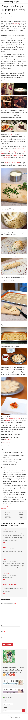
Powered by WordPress (21, 716)
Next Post (21, 515)
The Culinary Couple (11, 2)
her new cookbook (7, 114)
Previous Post (8, 515)
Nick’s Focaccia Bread (18, 155)
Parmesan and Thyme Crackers (12, 162)
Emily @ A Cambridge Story (10, 584)
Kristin (5, 559)
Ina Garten (8, 439)
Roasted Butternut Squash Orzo (13, 152)
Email (3, 631)
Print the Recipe (6, 442)
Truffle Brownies (5, 157)
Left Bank (20, 37)
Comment (3, 607)
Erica (4, 547)
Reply (4, 542)
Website (3, 638)
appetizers (17, 506)
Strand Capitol (16, 23)
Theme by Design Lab (15, 717)
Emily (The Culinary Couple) (18, 16)
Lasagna (8, 155)
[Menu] (2, 1)
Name (3, 625)
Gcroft (4, 530)
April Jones (6, 573)
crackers (22, 506)
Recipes (8, 506)
